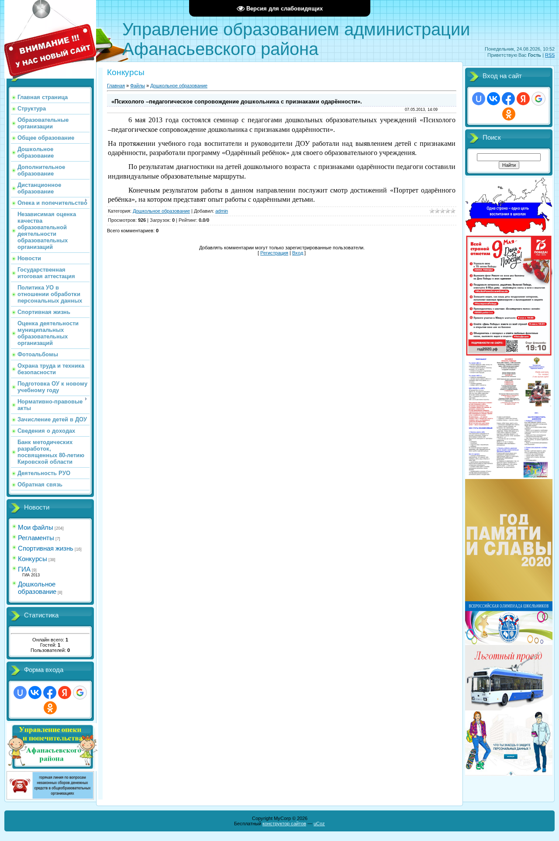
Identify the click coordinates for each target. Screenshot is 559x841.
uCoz (319, 823)
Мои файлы (35, 527)
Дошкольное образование (37, 587)
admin (221, 211)
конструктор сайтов (284, 823)
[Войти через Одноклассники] (50, 707)
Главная (116, 85)
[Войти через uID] (20, 692)
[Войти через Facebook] (49, 692)
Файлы (137, 85)
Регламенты (36, 537)
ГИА (24, 569)
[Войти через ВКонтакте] (34, 692)
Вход (297, 252)
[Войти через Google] (80, 693)
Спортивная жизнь (45, 548)
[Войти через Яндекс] (64, 692)
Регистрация (274, 252)
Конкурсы (32, 558)
